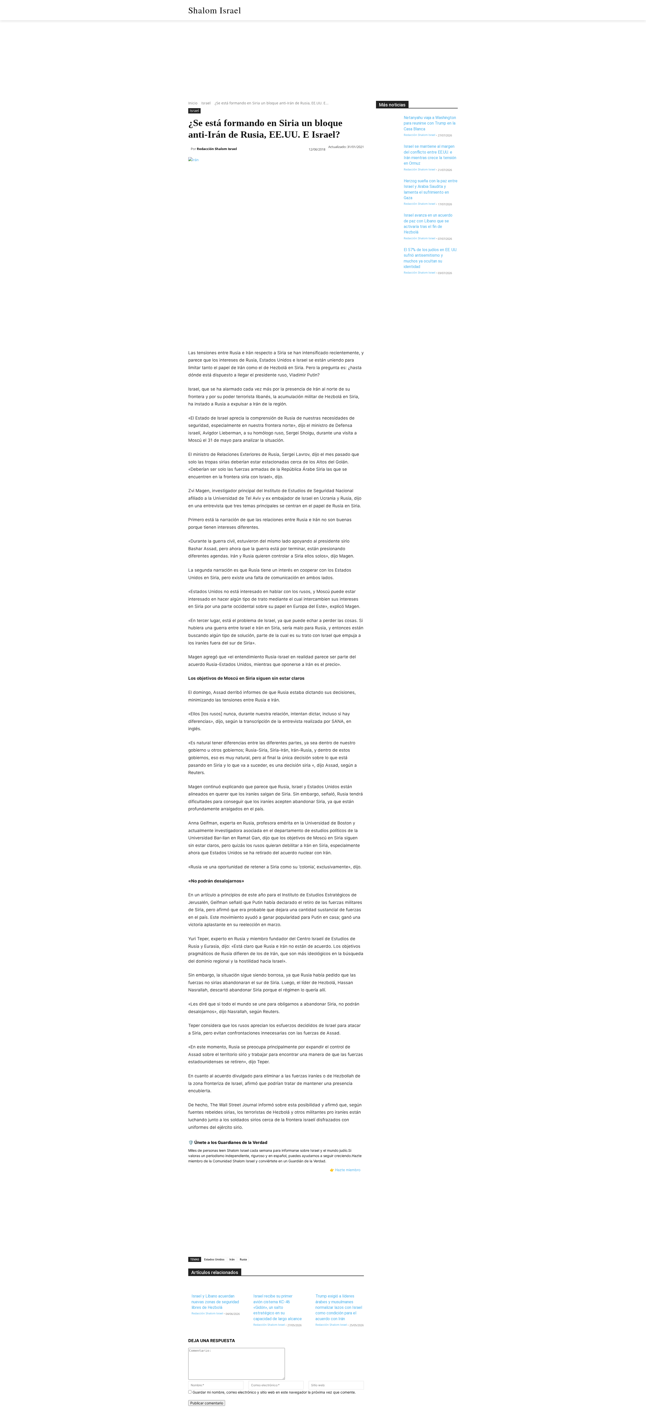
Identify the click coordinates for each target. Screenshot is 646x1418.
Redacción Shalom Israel (217, 148)
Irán (232, 1259)
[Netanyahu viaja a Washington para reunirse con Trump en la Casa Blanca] (388, 123)
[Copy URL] (286, 266)
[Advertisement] (323, 65)
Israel (206, 103)
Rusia (243, 1259)
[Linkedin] (240, 266)
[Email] (263, 266)
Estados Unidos (214, 1259)
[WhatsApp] (228, 266)
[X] (205, 266)
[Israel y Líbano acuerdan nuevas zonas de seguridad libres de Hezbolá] (196, 1288)
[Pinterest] (216, 266)
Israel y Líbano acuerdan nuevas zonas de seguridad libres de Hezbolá (215, 1302)
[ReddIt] (251, 266)
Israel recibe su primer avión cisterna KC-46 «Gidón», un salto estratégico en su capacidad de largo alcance (277, 1307)
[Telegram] (275, 266)
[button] (452, 10)
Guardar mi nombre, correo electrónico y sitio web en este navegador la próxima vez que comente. (274, 1392)
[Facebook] (193, 266)
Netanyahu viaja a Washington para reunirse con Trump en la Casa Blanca (430, 123)
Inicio (192, 103)
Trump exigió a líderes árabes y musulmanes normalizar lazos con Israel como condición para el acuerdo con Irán (338, 1307)
